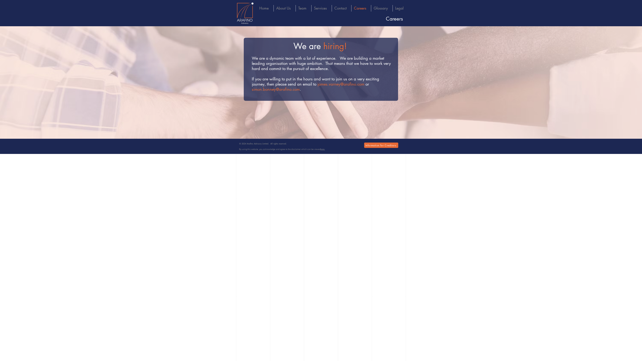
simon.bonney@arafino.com (276, 89)
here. (322, 149)
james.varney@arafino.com (340, 84)
